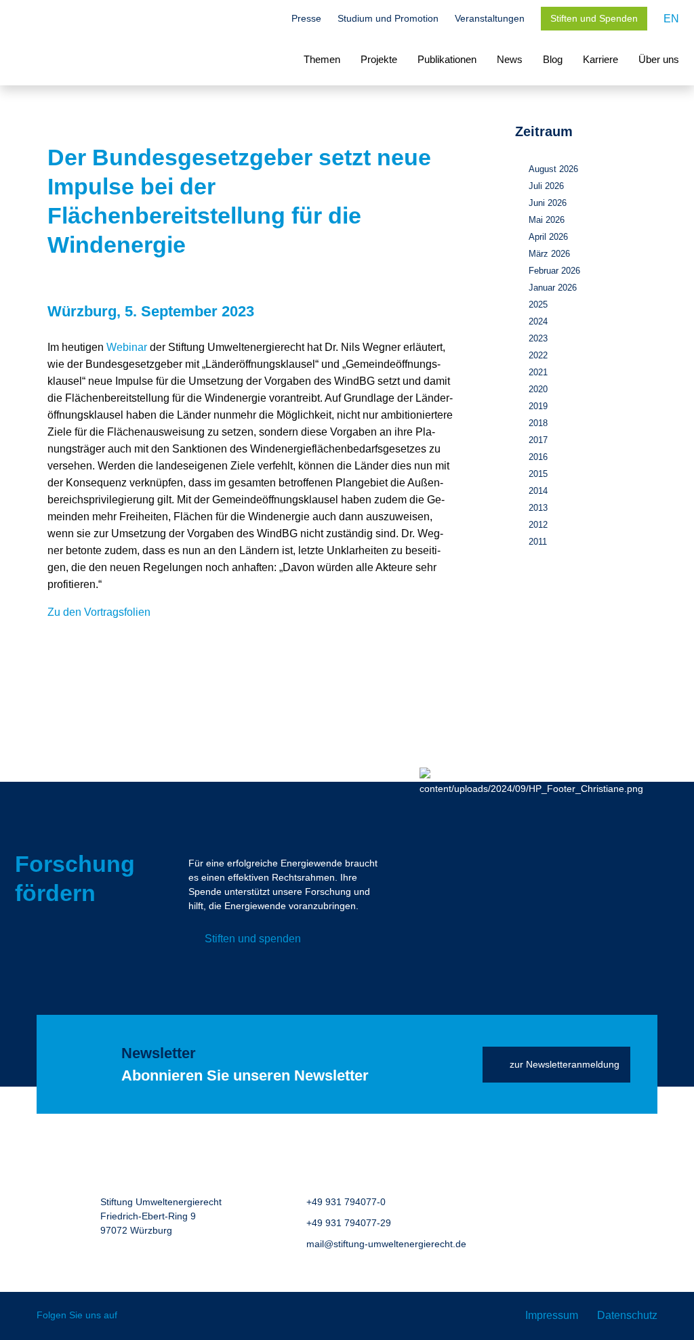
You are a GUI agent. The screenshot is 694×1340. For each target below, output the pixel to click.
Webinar (126, 347)
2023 (538, 338)
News (510, 59)
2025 (538, 304)
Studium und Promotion (388, 18)
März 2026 (549, 254)
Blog (553, 59)
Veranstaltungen (490, 18)
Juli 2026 (546, 186)
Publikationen (446, 59)
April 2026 (548, 237)
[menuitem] (671, 19)
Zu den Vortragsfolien (98, 612)
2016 (538, 457)
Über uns (658, 59)
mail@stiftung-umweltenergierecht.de (386, 1243)
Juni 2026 (548, 203)
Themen (322, 59)
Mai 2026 (547, 220)
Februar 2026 (554, 271)
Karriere (600, 59)
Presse (306, 18)
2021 (538, 372)
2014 (538, 491)
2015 (538, 474)
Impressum (551, 1315)
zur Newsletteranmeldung (564, 1064)
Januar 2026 (553, 287)
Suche (268, 20)
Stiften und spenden (253, 938)
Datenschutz (627, 1315)
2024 (538, 321)
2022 (538, 355)
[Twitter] (137, 1316)
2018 (538, 423)
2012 (538, 525)
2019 (538, 406)
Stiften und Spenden (594, 18)
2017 (538, 440)
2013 (538, 508)
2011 (538, 542)
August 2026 (553, 169)
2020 (538, 389)
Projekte (379, 59)
